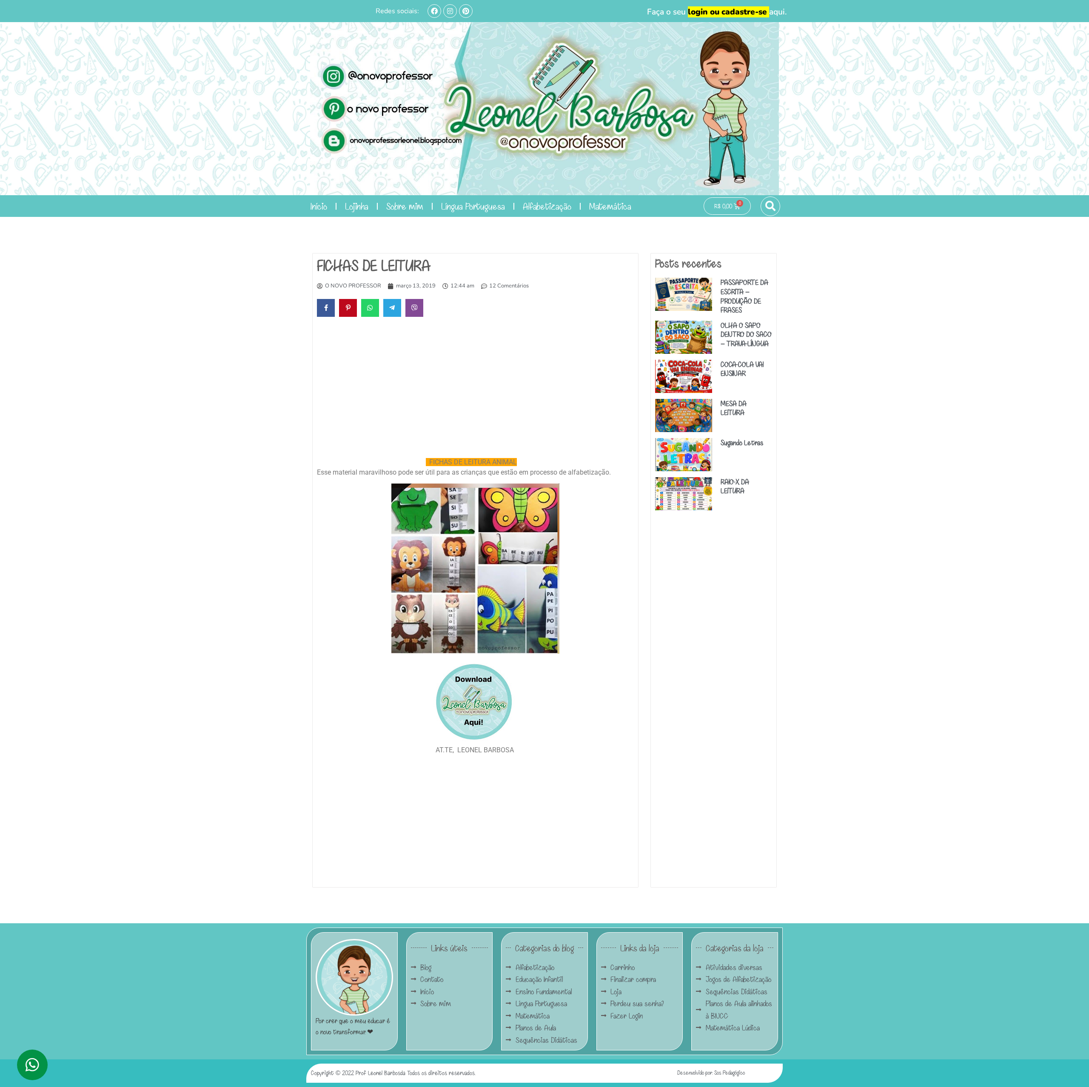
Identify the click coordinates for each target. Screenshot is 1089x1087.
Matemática (610, 206)
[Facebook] (434, 11)
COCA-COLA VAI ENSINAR (742, 368)
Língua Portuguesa (473, 206)
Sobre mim (404, 206)
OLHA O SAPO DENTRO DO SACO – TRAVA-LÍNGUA (746, 334)
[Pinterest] (466, 11)
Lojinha (356, 206)
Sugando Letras (742, 442)
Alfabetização (547, 206)
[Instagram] (450, 11)
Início (319, 206)
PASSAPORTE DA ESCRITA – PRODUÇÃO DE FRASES (744, 296)
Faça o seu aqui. (717, 11)
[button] (770, 206)
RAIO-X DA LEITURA (735, 486)
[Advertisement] (475, 389)
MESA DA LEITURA (734, 408)
